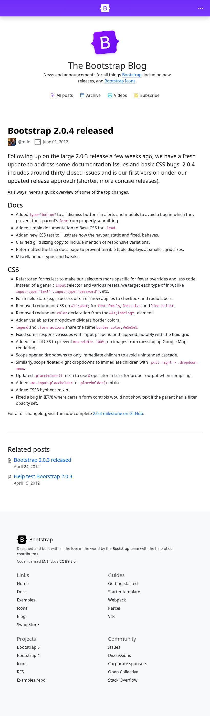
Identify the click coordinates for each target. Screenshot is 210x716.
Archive (93, 95)
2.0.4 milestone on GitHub (118, 413)
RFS (20, 672)
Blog (21, 616)
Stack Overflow (123, 680)
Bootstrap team (126, 548)
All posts (65, 95)
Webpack (117, 600)
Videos (120, 95)
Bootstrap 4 (28, 655)
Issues (114, 647)
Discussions (119, 655)
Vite (112, 616)
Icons (22, 608)
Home (23, 583)
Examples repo (31, 680)
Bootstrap (132, 75)
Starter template (124, 592)
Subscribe (150, 95)
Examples (26, 600)
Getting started (123, 583)
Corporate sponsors (127, 663)
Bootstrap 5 (28, 647)
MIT (45, 561)
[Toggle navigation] (201, 8)
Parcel (114, 608)
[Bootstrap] (105, 8)
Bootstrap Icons (119, 81)
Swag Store (28, 624)
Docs (22, 592)
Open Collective (123, 672)
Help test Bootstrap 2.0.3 (43, 476)
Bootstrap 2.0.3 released (42, 459)
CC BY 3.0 (67, 561)
